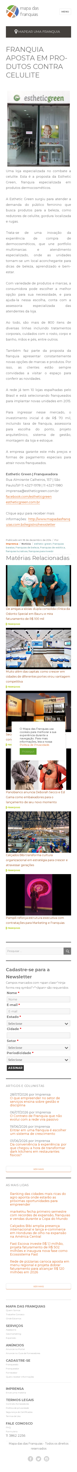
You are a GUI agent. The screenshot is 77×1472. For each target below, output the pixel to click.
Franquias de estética (52, 547)
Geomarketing (13, 1333)
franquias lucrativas (17, 551)
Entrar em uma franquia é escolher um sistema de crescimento (38, 1132)
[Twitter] (38, 1458)
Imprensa (12, 543)
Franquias (14, 624)
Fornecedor (11, 1372)
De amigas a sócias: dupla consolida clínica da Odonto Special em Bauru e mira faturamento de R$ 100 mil (38, 614)
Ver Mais (38, 1169)
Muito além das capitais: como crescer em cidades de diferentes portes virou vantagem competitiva (38, 676)
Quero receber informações (20, 1376)
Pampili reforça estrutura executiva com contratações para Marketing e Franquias (35, 920)
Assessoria (11, 1329)
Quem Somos (13, 1310)
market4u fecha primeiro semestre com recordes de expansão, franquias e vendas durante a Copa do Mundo (40, 1215)
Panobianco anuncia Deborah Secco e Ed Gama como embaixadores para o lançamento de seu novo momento (35, 797)
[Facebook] (30, 1458)
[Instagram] (46, 1458)
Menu (65, 11)
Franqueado (12, 1364)
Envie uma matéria (16, 1392)
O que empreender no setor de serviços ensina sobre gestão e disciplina (35, 1101)
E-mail (13, 1005)
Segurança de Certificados (19, 1412)
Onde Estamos (13, 1318)
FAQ (8, 1427)
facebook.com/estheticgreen (29, 497)
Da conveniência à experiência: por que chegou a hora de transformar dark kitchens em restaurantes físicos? (38, 1149)
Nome (13, 993)
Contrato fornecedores (17, 1403)
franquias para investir (41, 551)
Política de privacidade (17, 1408)
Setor (12, 1041)
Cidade (14, 1029)
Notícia (26, 543)
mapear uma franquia (39, 32)
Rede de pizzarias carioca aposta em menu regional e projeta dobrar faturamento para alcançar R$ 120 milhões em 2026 (39, 1267)
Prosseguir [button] (28, 751)
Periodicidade (20, 1053)
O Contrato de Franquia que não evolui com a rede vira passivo (36, 1117)
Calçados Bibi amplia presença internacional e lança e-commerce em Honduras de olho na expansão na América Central (38, 1231)
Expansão (11, 1338)
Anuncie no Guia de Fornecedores (23, 1353)
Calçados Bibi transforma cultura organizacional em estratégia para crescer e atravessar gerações (37, 860)
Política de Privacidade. (35, 745)
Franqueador (12, 1368)
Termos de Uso (13, 1416)
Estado (14, 1017)
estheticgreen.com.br (23, 502)
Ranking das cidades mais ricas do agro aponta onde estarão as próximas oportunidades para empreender (38, 1199)
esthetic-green (43, 543)
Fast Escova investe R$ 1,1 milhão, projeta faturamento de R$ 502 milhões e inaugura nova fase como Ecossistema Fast (39, 1249)
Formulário (12, 1431)
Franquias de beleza (27, 547)
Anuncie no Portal (15, 1349)
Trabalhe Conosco (15, 1314)
